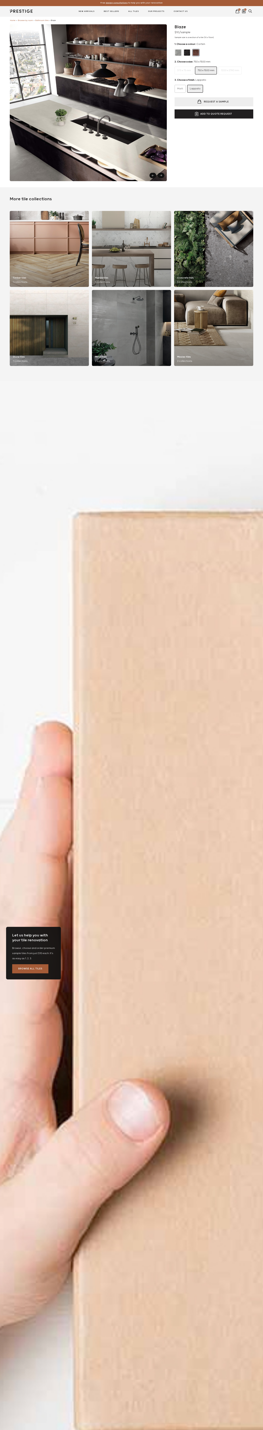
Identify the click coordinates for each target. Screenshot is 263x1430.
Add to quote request (216, 113)
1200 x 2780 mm (230, 70)
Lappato (195, 88)
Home (13, 20)
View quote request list (244, 10)
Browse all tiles (30, 968)
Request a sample (216, 101)
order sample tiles (131, 3)
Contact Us (181, 11)
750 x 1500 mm (206, 70)
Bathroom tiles (42, 20)
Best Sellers (111, 11)
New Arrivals (87, 11)
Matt (180, 88)
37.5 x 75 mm (184, 70)
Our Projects (156, 11)
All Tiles (133, 11)
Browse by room (25, 20)
